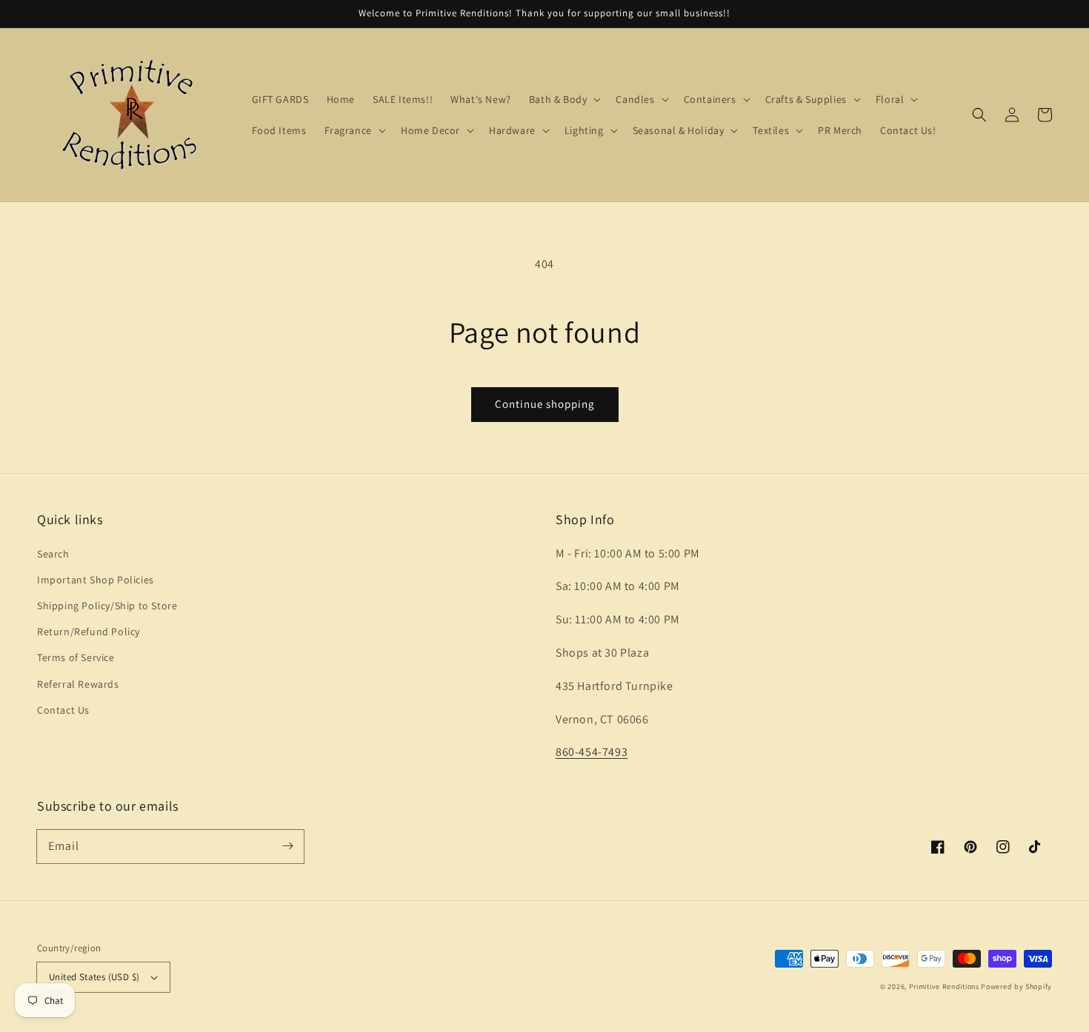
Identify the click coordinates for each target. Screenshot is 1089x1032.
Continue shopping (545, 404)
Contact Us (63, 710)
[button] (979, 114)
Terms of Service (76, 657)
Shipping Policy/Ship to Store (107, 605)
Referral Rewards (78, 684)
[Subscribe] (287, 846)
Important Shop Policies (95, 579)
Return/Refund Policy (88, 631)
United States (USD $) (94, 977)
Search (53, 553)
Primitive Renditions (944, 986)
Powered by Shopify (1016, 986)
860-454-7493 (591, 752)
